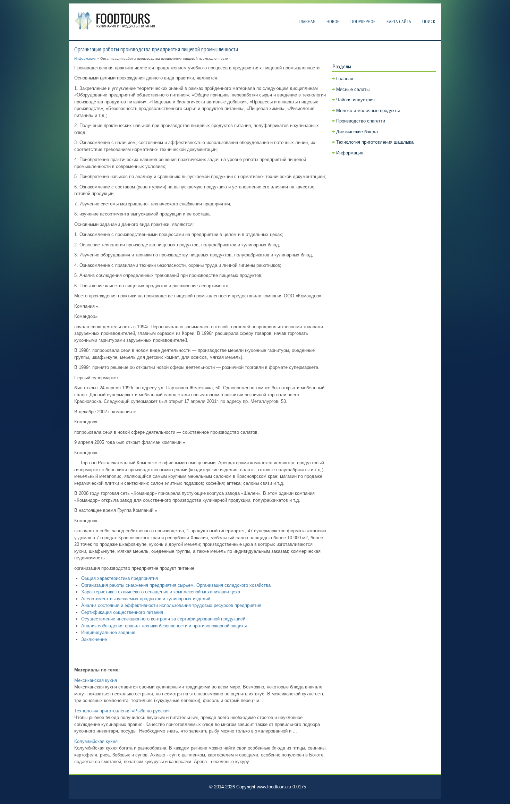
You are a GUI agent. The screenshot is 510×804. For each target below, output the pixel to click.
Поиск (428, 21)
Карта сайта (398, 21)
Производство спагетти (360, 121)
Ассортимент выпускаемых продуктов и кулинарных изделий (145, 598)
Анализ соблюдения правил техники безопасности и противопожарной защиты (164, 625)
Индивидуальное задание (108, 632)
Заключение (94, 639)
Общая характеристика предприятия (119, 578)
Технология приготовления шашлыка (375, 142)
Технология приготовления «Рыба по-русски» (122, 710)
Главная (307, 21)
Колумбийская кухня (96, 741)
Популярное (362, 21)
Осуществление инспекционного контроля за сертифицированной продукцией (163, 618)
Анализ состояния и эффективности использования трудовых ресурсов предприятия (171, 605)
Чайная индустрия (355, 99)
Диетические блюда (357, 131)
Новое (332, 21)
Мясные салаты (352, 89)
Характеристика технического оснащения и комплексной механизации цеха (160, 591)
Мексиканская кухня (95, 680)
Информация (85, 58)
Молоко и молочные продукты (368, 110)
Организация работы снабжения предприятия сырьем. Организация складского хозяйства (176, 585)
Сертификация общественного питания (122, 612)
